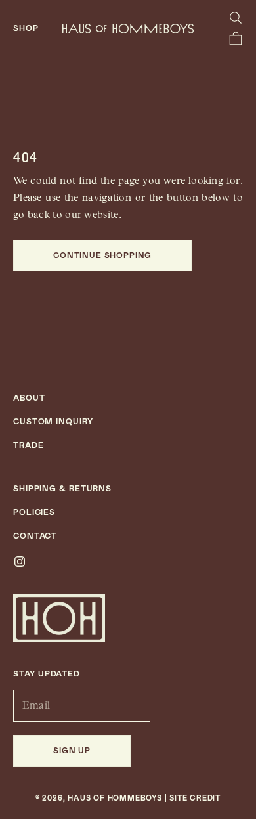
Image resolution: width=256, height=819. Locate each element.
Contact (35, 536)
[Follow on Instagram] (19, 561)
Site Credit (195, 798)
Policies (34, 512)
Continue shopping (102, 255)
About (29, 398)
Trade (28, 445)
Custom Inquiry (53, 421)
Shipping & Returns (62, 488)
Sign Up (72, 750)
